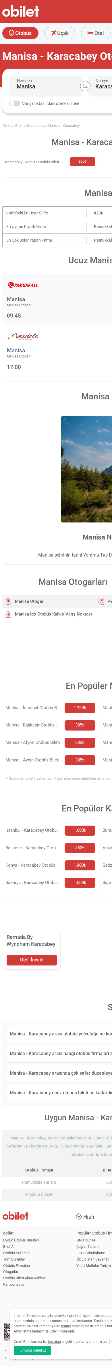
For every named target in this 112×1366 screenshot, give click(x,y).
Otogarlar (10, 1271)
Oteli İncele (31, 960)
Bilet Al (8, 1246)
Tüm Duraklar (14, 1259)
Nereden (24, 80)
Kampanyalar (13, 1284)
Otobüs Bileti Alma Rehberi (24, 1278)
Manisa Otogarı (29, 601)
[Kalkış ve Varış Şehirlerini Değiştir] (85, 86)
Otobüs (23, 33)
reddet (66, 1326)
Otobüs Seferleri (16, 1253)
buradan (54, 1342)
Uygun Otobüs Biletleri (21, 1240)
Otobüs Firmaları (16, 1265)
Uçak (62, 33)
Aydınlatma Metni (27, 1331)
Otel (98, 33)
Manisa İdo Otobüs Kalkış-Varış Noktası (53, 614)
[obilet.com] (34, 16)
